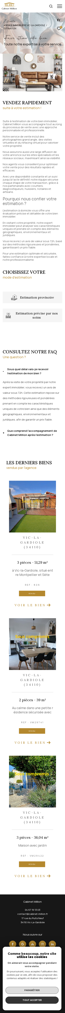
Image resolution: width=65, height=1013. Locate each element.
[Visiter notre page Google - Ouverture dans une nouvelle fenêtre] (22, 944)
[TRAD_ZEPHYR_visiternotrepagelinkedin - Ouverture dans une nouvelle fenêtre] (52, 944)
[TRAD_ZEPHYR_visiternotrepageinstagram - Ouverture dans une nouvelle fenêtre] (42, 944)
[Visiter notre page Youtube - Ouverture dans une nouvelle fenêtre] (32, 944)
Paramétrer (32, 990)
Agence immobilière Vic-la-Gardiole (24, 25)
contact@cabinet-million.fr (32, 914)
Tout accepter (32, 1000)
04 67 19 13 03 (32, 909)
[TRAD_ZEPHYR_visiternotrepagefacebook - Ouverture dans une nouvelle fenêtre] (12, 944)
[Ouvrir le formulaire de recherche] (51, 6)
